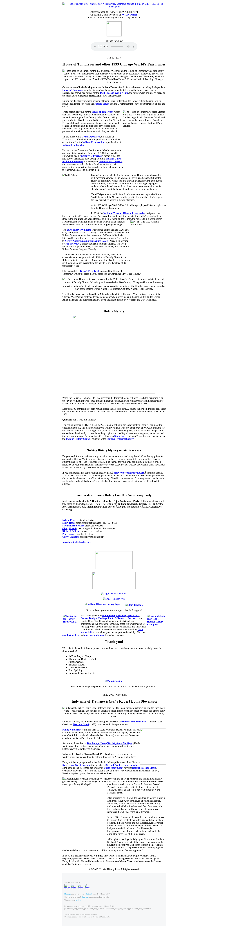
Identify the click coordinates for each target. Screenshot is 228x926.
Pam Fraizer (69, 534)
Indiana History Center (78, 439)
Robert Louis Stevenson (133, 721)
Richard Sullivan (71, 531)
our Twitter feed (70, 635)
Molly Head (68, 522)
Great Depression (91, 136)
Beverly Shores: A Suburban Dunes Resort (86, 241)
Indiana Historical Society (120, 439)
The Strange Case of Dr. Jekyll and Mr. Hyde (109, 743)
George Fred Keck (89, 271)
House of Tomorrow (72, 90)
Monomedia (108, 615)
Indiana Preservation (93, 142)
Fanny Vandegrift (71, 729)
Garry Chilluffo (70, 536)
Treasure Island (81, 724)
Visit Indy (121, 615)
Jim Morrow (72, 243)
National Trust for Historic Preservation (124, 213)
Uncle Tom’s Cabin (113, 767)
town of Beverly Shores (79, 229)
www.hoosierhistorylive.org (76, 542)
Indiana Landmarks (73, 145)
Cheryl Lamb (69, 528)
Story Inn (119, 436)
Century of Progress (91, 156)
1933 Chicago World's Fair (114, 93)
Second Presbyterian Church (121, 765)
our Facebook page (94, 635)
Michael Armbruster (73, 525)
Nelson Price (69, 520)
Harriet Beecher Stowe (144, 767)
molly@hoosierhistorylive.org (129, 472)
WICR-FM (133, 615)
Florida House (101, 103)
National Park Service (110, 161)
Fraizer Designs (89, 618)
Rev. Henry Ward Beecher (76, 765)
